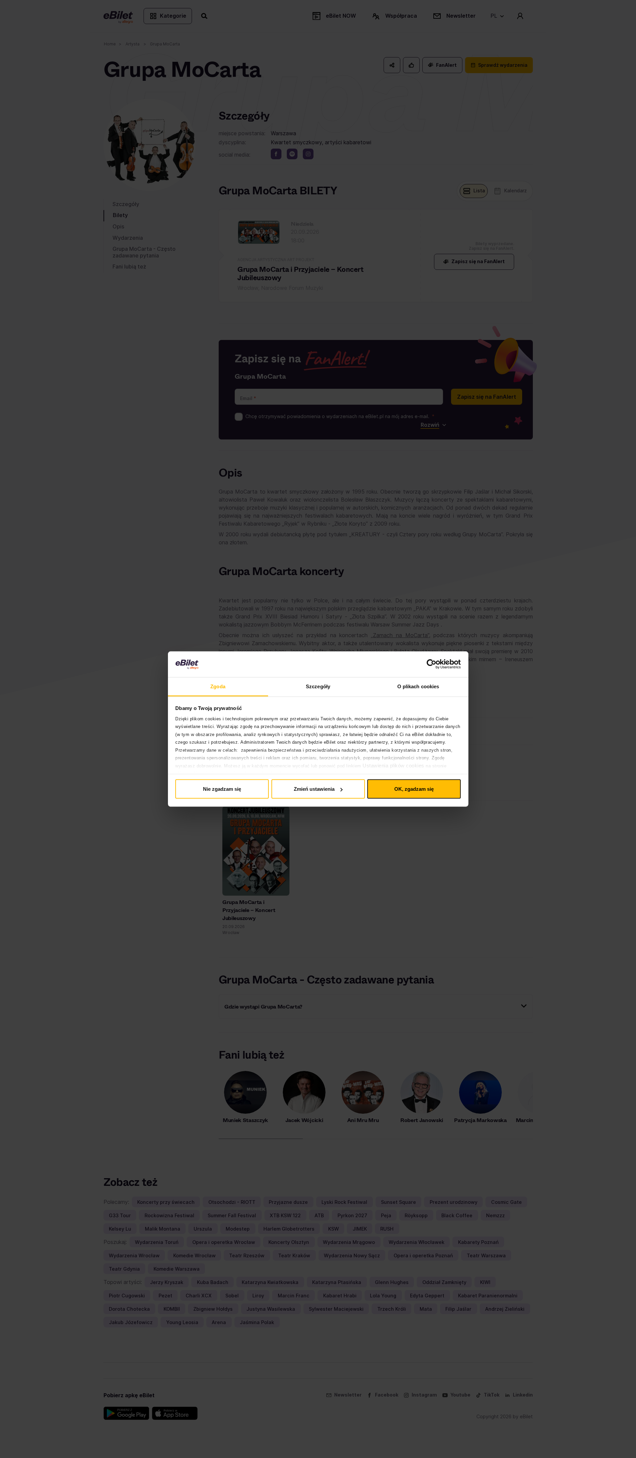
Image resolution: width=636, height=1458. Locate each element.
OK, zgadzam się (414, 789)
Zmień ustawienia (314, 789)
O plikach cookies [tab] (418, 686)
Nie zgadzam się (222, 789)
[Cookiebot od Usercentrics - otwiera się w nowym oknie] (431, 664)
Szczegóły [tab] (318, 686)
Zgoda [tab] (217, 686)
